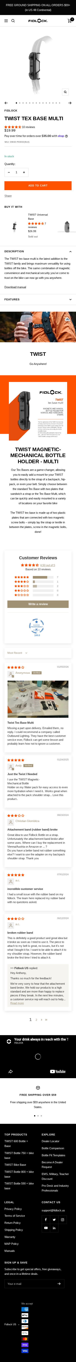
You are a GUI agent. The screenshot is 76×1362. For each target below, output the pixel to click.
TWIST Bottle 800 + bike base (19, 1174)
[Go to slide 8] (39, 103)
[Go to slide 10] (46, 103)
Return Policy (12, 1222)
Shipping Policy (13, 1229)
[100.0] (36, 626)
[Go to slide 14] (59, 103)
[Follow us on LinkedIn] (54, 1228)
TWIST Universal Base (38, 216)
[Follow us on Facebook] (46, 1219)
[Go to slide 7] (36, 103)
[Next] (70, 103)
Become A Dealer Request (52, 1165)
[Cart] (70, 21)
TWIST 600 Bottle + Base (16, 1144)
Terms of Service (14, 1215)
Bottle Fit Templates (53, 1155)
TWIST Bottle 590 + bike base (19, 1186)
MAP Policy (11, 1243)
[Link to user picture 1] (38, 699)
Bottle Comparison (53, 1148)
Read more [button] (17, 1003)
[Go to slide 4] (26, 103)
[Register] (59, 1283)
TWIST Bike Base (15, 1164)
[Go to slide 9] (43, 103)
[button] (13, 127)
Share (8, 195)
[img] (15, 667)
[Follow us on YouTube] (46, 1228)
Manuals (9, 1250)
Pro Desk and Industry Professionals (55, 1188)
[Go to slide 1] (16, 103)
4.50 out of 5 (47, 565)
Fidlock (10, 110)
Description (14, 251)
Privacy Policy (13, 1208)
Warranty (9, 1236)
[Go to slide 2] (19, 103)
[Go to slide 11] (49, 103)
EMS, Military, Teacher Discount (55, 1176)
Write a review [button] (38, 604)
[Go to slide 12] (52, 103)
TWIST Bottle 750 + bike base (19, 1155)
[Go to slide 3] (23, 103)
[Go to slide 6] (33, 103)
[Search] (13, 20)
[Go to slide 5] (29, 103)
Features (12, 299)
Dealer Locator (50, 1141)
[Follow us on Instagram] (62, 1219)
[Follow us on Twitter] (54, 1219)
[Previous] (6, 103)
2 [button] (36, 1019)
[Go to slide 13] (56, 103)
